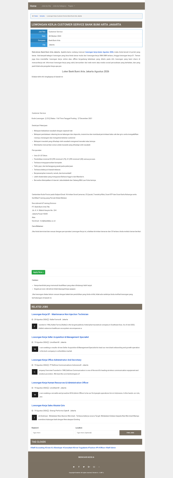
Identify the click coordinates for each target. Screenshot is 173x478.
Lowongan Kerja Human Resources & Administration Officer (60, 382)
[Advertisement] (86, 94)
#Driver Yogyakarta (80, 448)
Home (33, 6)
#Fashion (91, 448)
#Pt (97, 448)
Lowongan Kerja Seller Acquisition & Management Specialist (60, 337)
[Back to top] (99, 466)
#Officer (102, 448)
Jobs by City (46, 6)
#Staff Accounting (37, 448)
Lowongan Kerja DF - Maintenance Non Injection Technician (60, 314)
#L (52, 448)
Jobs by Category (59, 6)
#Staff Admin (110, 448)
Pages (70, 6)
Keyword (35, 428)
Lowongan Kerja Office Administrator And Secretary (56, 360)
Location (79, 428)
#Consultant (67, 448)
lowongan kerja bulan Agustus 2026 (99, 52)
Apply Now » (38, 272)
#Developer (57, 448)
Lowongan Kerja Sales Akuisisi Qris (48, 405)
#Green (48, 448)
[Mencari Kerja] (86, 457)
